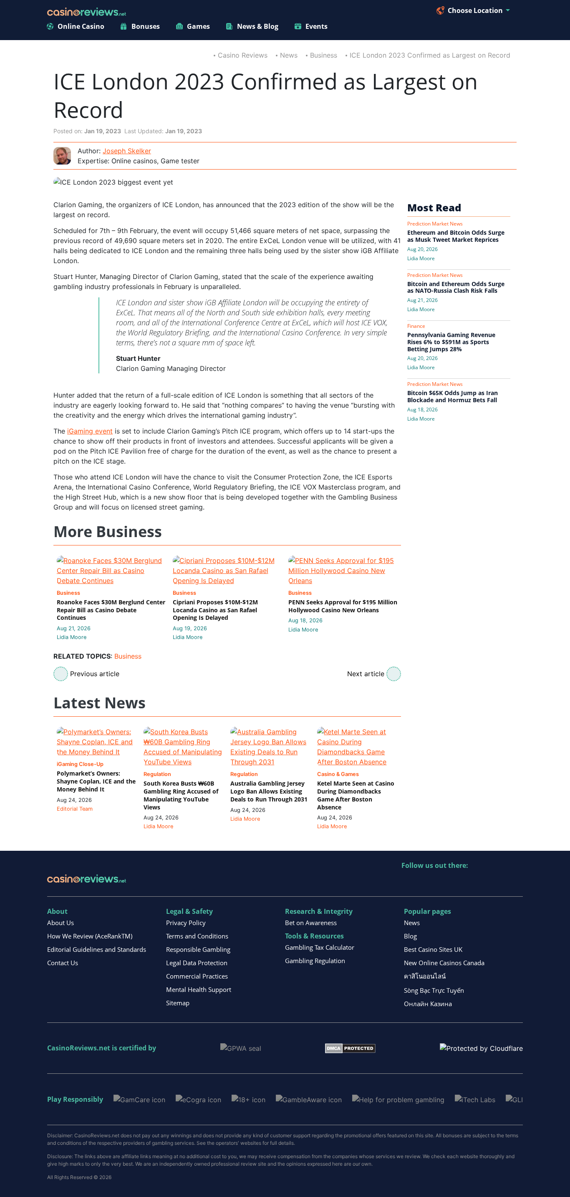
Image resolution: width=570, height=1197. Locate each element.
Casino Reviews (242, 55)
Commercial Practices (197, 976)
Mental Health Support (198, 989)
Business (323, 55)
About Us (60, 922)
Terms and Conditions (197, 936)
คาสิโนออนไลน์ (425, 976)
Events (316, 26)
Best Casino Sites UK (433, 949)
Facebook (480, 883)
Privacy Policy (186, 922)
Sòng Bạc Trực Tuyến (434, 990)
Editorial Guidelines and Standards (96, 949)
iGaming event (90, 431)
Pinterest (444, 883)
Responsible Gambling (198, 949)
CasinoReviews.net (78, 1047)
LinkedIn (426, 883)
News (289, 55)
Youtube (462, 883)
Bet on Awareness (311, 922)
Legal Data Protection (196, 963)
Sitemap (177, 1003)
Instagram (498, 883)
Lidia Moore (71, 637)
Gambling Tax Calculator (319, 947)
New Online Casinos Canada (444, 963)
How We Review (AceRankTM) (89, 936)
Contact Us (62, 963)
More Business (107, 532)
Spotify (516, 883)
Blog (410, 936)
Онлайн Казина (428, 1003)
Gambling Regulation (315, 960)
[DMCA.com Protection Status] (350, 1048)
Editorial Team (75, 809)
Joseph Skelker (127, 151)
